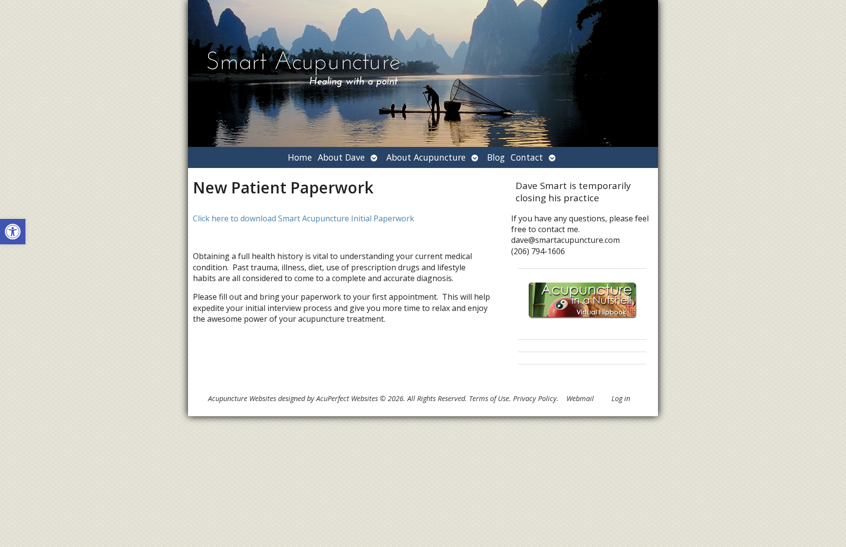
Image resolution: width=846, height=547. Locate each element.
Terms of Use (489, 398)
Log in (620, 398)
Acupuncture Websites (242, 398)
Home (300, 157)
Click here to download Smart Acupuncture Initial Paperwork (303, 218)
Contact (527, 157)
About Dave (341, 157)
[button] (12, 231)
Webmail (580, 398)
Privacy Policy (535, 398)
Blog (496, 157)
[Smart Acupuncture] (423, 73)
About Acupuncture (426, 157)
